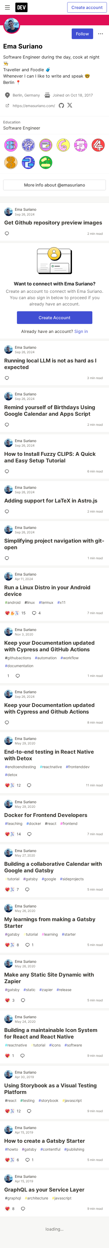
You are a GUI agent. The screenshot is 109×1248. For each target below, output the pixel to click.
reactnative (51, 766)
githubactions (18, 658)
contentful (50, 1149)
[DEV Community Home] (21, 7)
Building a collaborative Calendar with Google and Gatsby (53, 867)
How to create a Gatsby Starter (44, 1141)
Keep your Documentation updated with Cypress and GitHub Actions (49, 646)
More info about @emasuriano (54, 185)
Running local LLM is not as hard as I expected (50, 363)
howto (11, 1149)
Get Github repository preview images (53, 222)
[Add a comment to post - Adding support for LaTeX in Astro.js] (8, 511)
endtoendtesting (20, 766)
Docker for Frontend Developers (45, 815)
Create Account (54, 317)
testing (27, 1100)
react (50, 823)
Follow (82, 33)
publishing (74, 1149)
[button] (10, 145)
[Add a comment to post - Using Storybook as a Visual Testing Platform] (30, 1111)
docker (33, 823)
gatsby (30, 879)
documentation (19, 665)
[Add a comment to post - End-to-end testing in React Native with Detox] (30, 785)
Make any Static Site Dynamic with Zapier (49, 978)
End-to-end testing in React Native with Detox (49, 755)
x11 (61, 602)
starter (69, 934)
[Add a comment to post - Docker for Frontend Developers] (30, 834)
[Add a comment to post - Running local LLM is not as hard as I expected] (8, 378)
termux (46, 602)
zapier (46, 989)
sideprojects (72, 879)
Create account (87, 7)
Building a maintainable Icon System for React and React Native (50, 1033)
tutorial (12, 879)
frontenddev (78, 766)
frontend (69, 823)
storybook (48, 1100)
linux (30, 602)
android (13, 602)
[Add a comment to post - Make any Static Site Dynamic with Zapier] (24, 1000)
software (73, 1045)
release (64, 989)
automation (46, 658)
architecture (36, 1198)
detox (11, 774)
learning (50, 934)
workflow (70, 658)
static (29, 989)
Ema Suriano (25, 209)
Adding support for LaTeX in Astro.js (50, 501)
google (49, 879)
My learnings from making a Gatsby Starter (50, 922)
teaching (13, 823)
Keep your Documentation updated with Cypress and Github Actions (49, 708)
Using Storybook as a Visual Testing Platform (50, 1088)
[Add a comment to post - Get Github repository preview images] (8, 233)
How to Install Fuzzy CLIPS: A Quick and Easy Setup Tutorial (50, 457)
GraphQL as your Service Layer (44, 1190)
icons (55, 1045)
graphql (13, 1198)
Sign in (81, 331)
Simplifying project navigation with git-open (54, 544)
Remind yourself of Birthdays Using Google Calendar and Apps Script (49, 410)
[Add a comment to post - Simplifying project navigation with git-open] (8, 558)
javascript (72, 1100)
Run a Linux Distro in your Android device (47, 590)
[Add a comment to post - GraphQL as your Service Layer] (24, 1208)
